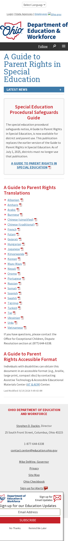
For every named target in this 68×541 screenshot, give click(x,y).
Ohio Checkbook (34, 481)
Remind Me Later (38, 528)
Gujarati (13, 239)
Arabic (12, 210)
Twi (10, 313)
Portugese (14, 278)
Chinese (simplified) (20, 219)
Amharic (13, 205)
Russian (13, 283)
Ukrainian (14, 318)
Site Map (34, 475)
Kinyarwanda (16, 254)
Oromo (12, 273)
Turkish (12, 308)
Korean (12, 259)
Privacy (34, 468)
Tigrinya (13, 303)
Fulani (11, 234)
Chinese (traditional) (21, 224)
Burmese (13, 214)
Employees (41, 14)
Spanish (13, 293)
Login (10, 14)
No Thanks (15, 528)
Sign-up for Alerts (32, 488)
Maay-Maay (15, 264)
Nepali (12, 268)
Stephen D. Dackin (28, 426)
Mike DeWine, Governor (34, 462)
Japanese (14, 249)
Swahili (12, 298)
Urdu (11, 323)
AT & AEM (33, 384)
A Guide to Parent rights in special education (34, 165)
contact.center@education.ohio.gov (34, 450)
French (12, 229)
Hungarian (14, 244)
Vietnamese (15, 327)
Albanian (14, 200)
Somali (12, 288)
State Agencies (24, 14)
